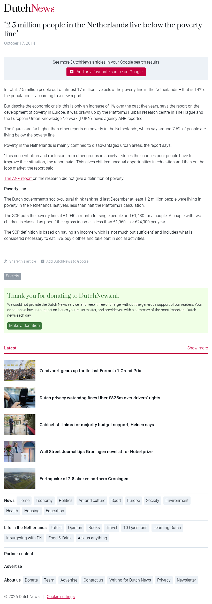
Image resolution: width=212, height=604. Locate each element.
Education (55, 510)
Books (94, 527)
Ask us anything (92, 538)
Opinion (75, 527)
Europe (133, 500)
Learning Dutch (167, 527)
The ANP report (18, 178)
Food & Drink (60, 538)
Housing (32, 510)
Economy (44, 500)
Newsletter (186, 580)
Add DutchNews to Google (67, 261)
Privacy (164, 580)
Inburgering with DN (24, 538)
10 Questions (135, 527)
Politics (65, 500)
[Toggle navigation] (201, 8)
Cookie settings (61, 596)
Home (24, 500)
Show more (197, 348)
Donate (31, 580)
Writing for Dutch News (130, 580)
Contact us (93, 580)
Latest (10, 347)
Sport (116, 500)
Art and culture (92, 500)
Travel (111, 527)
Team (49, 580)
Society (12, 275)
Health (12, 510)
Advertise (68, 580)
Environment (176, 500)
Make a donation (24, 325)
